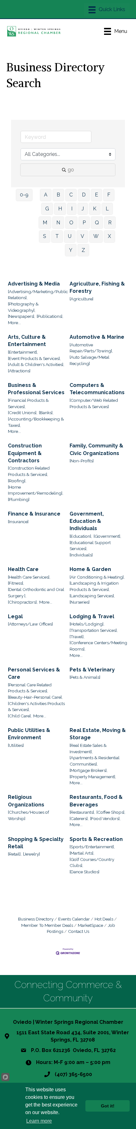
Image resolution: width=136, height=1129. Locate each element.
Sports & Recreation (96, 839)
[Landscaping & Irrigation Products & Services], (94, 586)
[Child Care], (20, 715)
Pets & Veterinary (92, 670)
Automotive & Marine (97, 337)
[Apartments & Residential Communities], (95, 761)
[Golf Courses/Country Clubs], (92, 862)
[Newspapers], (21, 316)
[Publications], (50, 316)
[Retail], (15, 853)
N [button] (58, 223)
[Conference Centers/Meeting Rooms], (98, 645)
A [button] (45, 195)
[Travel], (77, 636)
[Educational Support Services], (90, 545)
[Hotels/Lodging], (87, 623)
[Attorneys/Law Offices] (30, 623)
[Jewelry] (31, 853)
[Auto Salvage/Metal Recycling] (89, 360)
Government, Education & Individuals (87, 521)
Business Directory (35, 918)
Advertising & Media (34, 284)
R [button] (110, 223)
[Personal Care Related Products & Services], (30, 688)
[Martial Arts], (82, 853)
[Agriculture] (81, 298)
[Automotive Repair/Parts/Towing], (91, 348)
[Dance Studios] (84, 871)
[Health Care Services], (29, 577)
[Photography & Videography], (23, 307)
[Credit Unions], (22, 412)
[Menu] (107, 9)
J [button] (83, 209)
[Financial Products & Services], (28, 403)
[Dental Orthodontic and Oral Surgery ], (36, 592)
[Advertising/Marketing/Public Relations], (38, 294)
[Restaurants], (82, 812)
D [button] (84, 195)
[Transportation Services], (94, 630)
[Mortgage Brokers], (89, 770)
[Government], (107, 536)
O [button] (71, 223)
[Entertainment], (23, 352)
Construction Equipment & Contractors (25, 453)
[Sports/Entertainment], (92, 846)
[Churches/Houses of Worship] (28, 815)
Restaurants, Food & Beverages (96, 800)
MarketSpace (90, 925)
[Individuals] (81, 554)
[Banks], (46, 412)
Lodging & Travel (92, 616)
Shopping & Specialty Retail (36, 843)
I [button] (71, 209)
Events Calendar (74, 918)
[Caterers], (79, 818)
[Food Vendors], (105, 818)
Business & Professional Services (36, 388)
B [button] (58, 195)
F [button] (108, 195)
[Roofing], (17, 480)
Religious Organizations (26, 800)
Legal (15, 616)
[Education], (81, 536)
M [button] (45, 223)
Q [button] (97, 223)
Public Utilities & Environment (29, 734)
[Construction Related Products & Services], (29, 471)
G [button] (47, 209)
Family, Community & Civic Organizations (96, 449)
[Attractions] (19, 370)
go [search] (71, 170)
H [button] (60, 209)
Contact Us (78, 931)
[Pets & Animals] (85, 677)
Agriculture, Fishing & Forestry (97, 287)
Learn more (39, 1121)
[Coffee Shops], (110, 812)
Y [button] (70, 250)
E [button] (96, 195)
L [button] (107, 209)
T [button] (57, 236)
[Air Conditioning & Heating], (97, 577)
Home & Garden (90, 569)
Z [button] (83, 250)
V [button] (82, 236)
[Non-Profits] (82, 460)
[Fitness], (16, 583)
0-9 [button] (24, 195)
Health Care (23, 569)
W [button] (96, 236)
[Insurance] (18, 521)
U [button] (69, 236)
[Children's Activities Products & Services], (36, 706)
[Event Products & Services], (34, 358)
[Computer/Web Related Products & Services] (94, 403)
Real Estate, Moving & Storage (98, 734)
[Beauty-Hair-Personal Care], (35, 697)
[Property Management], (93, 776)
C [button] (71, 195)
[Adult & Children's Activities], (36, 364)
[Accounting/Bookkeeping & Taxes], (36, 422)
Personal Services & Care (34, 673)
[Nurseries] (80, 602)
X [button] (109, 236)
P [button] (84, 223)
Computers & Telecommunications (97, 388)
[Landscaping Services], (92, 595)
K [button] (94, 209)
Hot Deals (104, 918)
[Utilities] (16, 745)
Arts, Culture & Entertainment (27, 340)
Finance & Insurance (34, 514)
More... (14, 322)
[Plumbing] (18, 499)
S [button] (44, 236)
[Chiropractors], (23, 602)
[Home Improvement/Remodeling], (35, 490)
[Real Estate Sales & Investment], (88, 748)
